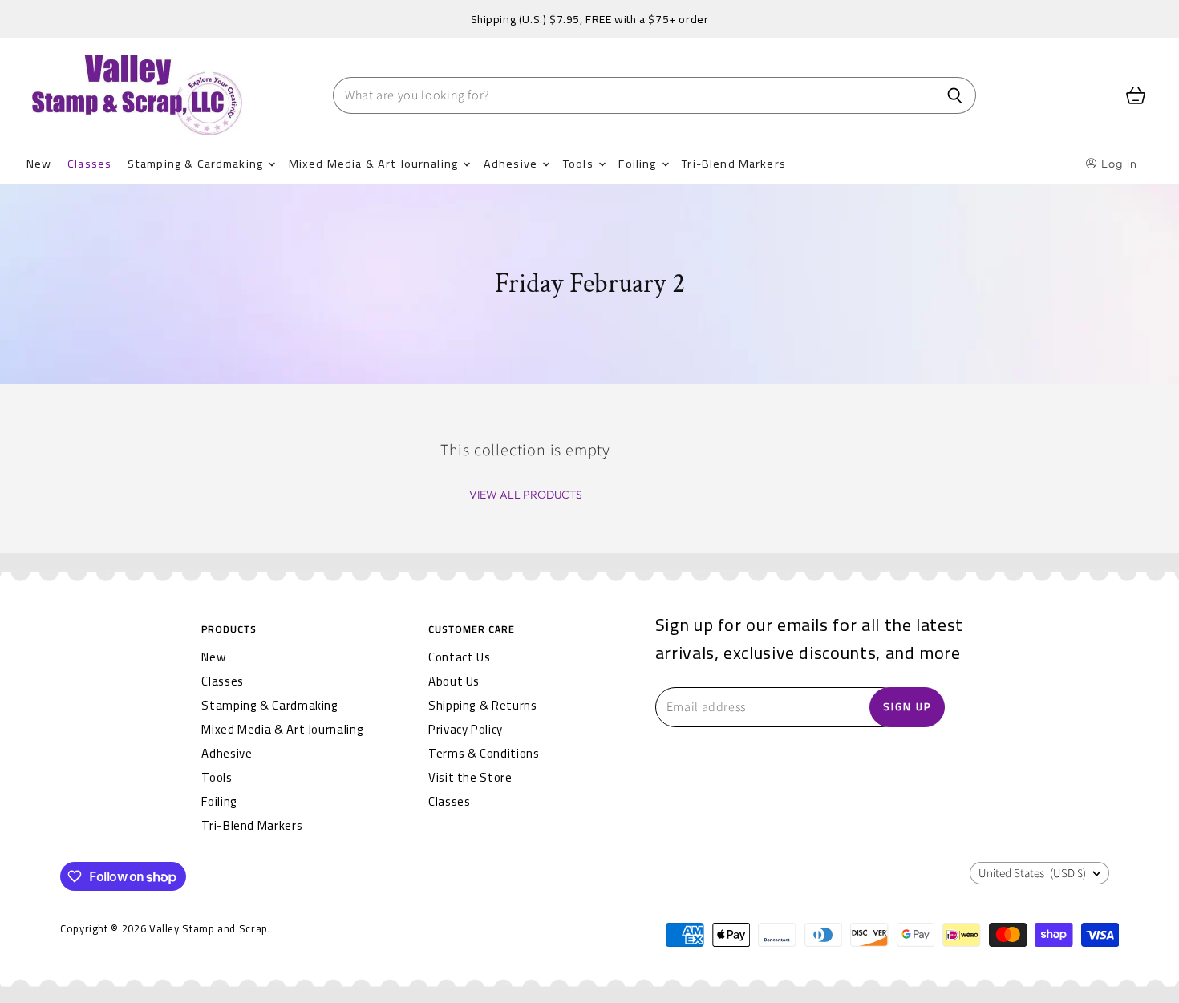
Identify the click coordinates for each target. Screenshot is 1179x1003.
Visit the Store (470, 777)
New (38, 163)
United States (1032, 873)
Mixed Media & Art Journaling (375, 163)
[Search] (955, 95)
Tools (580, 163)
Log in (1117, 163)
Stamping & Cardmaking (197, 163)
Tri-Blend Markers (734, 163)
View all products (525, 494)
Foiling (638, 163)
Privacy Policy (465, 729)
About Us (454, 681)
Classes (89, 163)
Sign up (907, 706)
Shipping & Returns (482, 705)
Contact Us (459, 657)
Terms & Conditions (484, 753)
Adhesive (512, 163)
